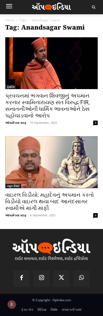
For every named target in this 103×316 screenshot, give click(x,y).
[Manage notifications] (11, 304)
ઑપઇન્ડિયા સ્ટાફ (15, 123)
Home (9, 20)
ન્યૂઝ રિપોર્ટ (13, 186)
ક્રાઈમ (11, 87)
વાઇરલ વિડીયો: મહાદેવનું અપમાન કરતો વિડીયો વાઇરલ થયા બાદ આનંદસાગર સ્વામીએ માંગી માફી (49, 201)
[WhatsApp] (81, 278)
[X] (61, 278)
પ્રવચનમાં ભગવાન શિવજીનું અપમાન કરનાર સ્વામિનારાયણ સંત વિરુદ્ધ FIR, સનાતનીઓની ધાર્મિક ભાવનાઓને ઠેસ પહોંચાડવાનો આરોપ (47, 106)
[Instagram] (41, 278)
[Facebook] (21, 278)
